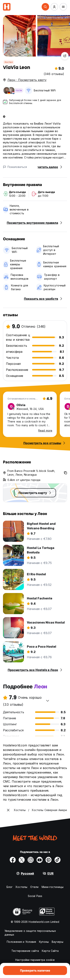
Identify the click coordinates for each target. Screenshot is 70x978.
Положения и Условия (21, 941)
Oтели (34, 886)
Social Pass (35, 896)
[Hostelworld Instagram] (31, 860)
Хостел (8, 62)
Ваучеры (57, 941)
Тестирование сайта (25, 950)
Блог (10, 886)
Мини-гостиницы (52, 886)
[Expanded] (8, 810)
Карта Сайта (50, 950)
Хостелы (21, 886)
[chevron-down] (47, 700)
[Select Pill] (45, 7)
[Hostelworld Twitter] (22, 860)
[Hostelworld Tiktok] (57, 860)
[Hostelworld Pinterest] (49, 860)
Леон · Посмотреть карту (26, 80)
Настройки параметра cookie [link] (35, 959)
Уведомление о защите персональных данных (30, 932)
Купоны (44, 941)
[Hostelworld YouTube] (40, 860)
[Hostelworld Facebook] (13, 860)
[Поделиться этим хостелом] (65, 56)
